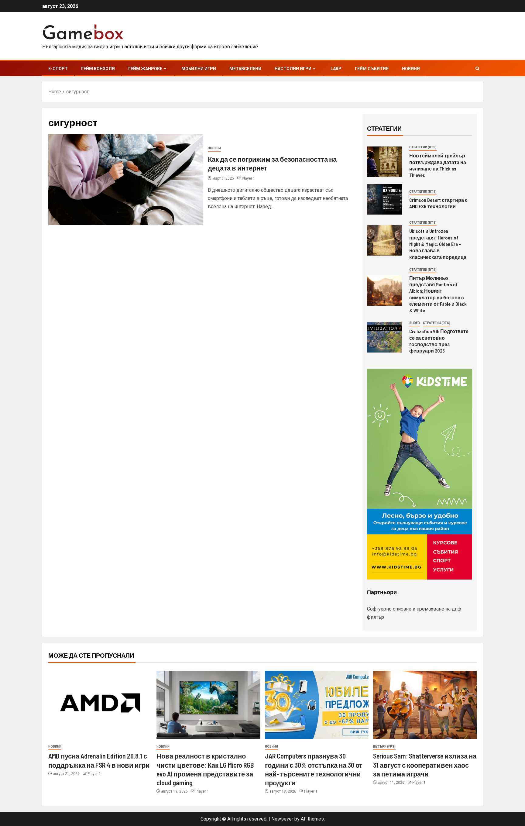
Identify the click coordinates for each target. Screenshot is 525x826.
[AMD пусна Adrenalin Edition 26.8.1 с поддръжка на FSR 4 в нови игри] (100, 705)
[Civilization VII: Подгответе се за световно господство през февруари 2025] (384, 337)
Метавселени (245, 68)
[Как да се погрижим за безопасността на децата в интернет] (125, 179)
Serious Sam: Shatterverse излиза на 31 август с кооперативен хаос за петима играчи (424, 765)
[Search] (477, 68)
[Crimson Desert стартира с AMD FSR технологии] (384, 199)
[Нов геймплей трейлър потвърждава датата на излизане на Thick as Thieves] (384, 161)
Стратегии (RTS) (423, 147)
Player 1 (248, 178)
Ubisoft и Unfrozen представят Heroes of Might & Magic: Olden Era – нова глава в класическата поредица (437, 244)
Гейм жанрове (145, 68)
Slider (414, 323)
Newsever (282, 819)
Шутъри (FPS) (384, 746)
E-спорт (58, 68)
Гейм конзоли (98, 68)
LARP (336, 68)
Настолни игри (293, 68)
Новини (411, 68)
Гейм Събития (372, 68)
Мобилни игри (198, 68)
